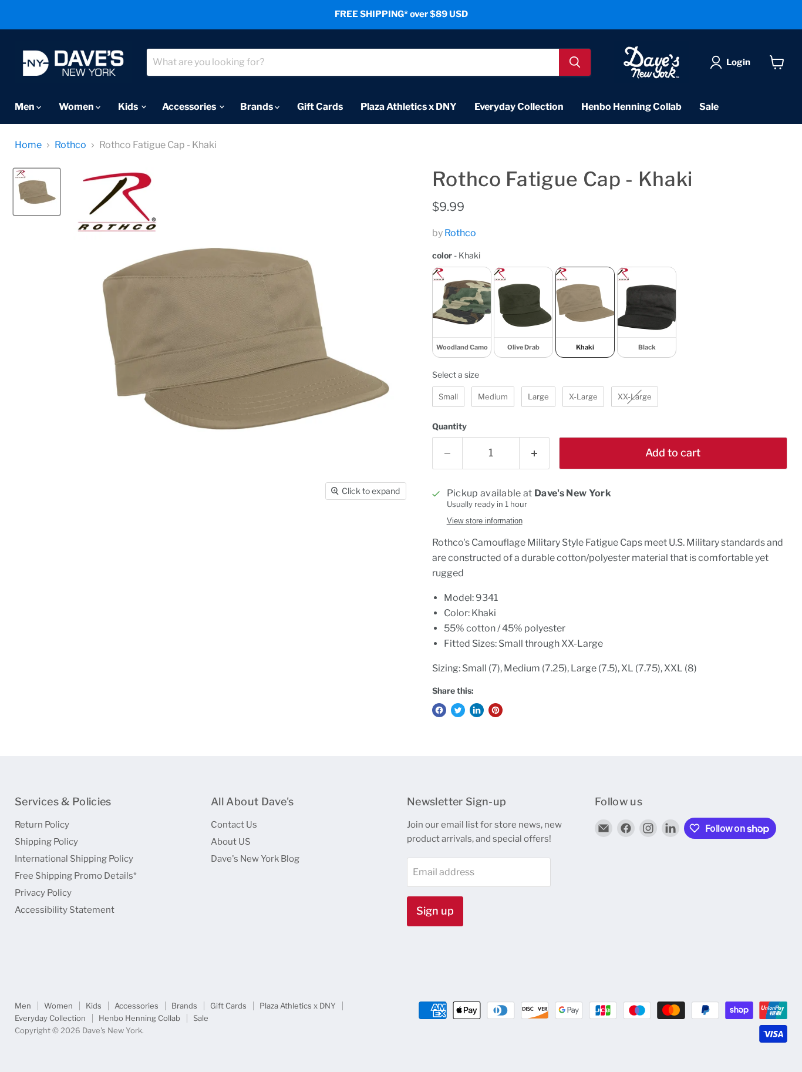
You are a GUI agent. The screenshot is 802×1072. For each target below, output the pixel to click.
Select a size (455, 374)
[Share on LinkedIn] (477, 710)
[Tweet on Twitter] (458, 710)
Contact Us (234, 824)
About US (231, 841)
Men (25, 106)
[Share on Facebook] (439, 710)
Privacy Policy (43, 893)
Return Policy (42, 824)
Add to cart (672, 452)
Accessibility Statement (64, 910)
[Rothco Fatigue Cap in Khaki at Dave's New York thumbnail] (37, 192)
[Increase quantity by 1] (535, 453)
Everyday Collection (519, 106)
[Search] (575, 62)
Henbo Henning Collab (631, 106)
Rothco (70, 145)
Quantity (449, 426)
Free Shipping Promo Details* (76, 876)
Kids (129, 106)
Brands (257, 106)
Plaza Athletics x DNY (408, 106)
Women (77, 106)
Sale (709, 106)
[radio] (461, 312)
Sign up (435, 911)
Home (28, 145)
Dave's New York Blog (255, 858)
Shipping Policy (46, 841)
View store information (485, 521)
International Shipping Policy (74, 858)
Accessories (190, 106)
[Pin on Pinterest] (495, 710)
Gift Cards (320, 106)
